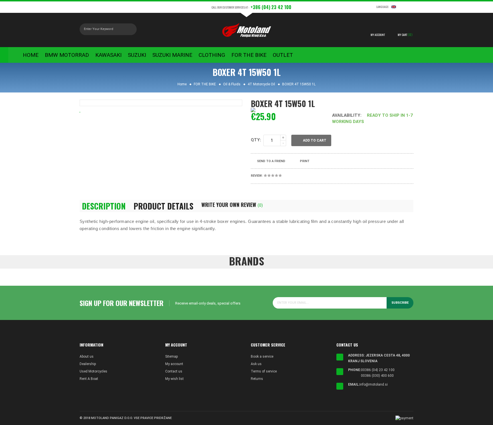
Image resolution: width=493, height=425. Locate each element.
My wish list (174, 379)
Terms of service (264, 371)
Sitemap (171, 356)
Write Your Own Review (232, 204)
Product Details (163, 206)
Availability (346, 115)
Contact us (173, 371)
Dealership (88, 364)
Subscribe (400, 303)
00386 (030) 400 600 (377, 376)
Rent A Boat (89, 379)
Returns (257, 379)
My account (174, 364)
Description (104, 206)
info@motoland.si (373, 384)
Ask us (256, 364)
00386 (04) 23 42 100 (378, 370)
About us (87, 356)
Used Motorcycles (93, 371)
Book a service (262, 356)
